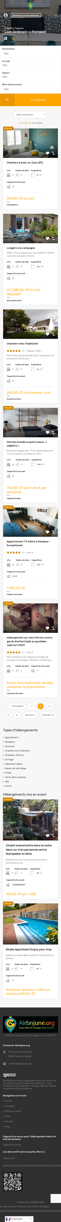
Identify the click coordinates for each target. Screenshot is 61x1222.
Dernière (46, 715)
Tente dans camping (15, 777)
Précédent (18, 706)
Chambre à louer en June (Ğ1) (25, 162)
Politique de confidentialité (30, 1202)
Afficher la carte (13, 1111)
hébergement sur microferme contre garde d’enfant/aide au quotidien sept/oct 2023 (29, 641)
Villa (7, 781)
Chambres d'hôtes (14, 755)
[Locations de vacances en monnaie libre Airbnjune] (30, 8)
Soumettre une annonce (26, 15)
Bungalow (10, 742)
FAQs (7, 1116)
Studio (8, 772)
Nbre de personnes (12, 84)
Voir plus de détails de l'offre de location (30, 152)
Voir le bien (30, 832)
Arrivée (6, 61)
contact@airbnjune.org (19, 1063)
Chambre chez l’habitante (22, 343)
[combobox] (30, 54)
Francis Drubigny (40, 1206)
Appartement (12, 737)
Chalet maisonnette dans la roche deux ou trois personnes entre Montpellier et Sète (29, 849)
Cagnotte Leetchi (12, 1144)
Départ (6, 73)
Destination (8, 49)
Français (16, 1218)
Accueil (8, 1101)
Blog (7, 1127)
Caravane (9, 746)
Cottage (9, 759)
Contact (9, 1121)
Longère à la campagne (21, 247)
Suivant (29, 715)
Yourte (8, 786)
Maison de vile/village (15, 768)
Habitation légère (14, 764)
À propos (9, 1106)
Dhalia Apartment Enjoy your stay (29, 949)
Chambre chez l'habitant (17, 750)
